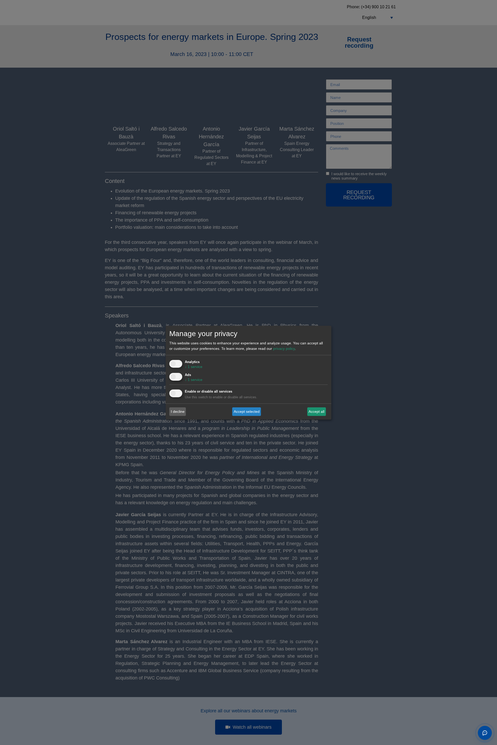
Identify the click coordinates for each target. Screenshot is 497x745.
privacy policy (284, 348)
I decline (178, 411)
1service (193, 367)
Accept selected (247, 411)
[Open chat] (485, 733)
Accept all (316, 411)
